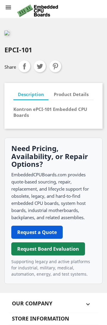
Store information (40, 318)
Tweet (40, 66)
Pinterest (55, 66)
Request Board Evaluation (48, 249)
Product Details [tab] (71, 94)
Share (24, 66)
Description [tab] (31, 94)
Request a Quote (37, 232)
